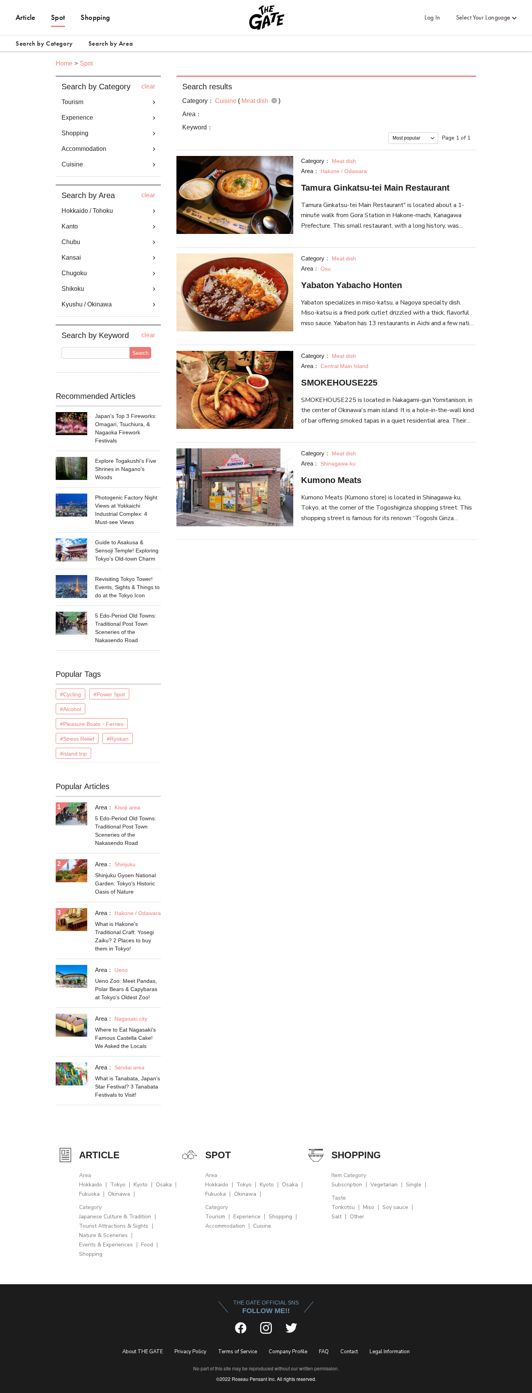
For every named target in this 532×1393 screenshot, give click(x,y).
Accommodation (225, 1226)
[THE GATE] (266, 17)
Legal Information (390, 1351)
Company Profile (288, 1351)
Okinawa (119, 1194)
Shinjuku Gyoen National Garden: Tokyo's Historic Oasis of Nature (125, 883)
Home (64, 63)
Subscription (346, 1184)
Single (413, 1184)
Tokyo (117, 1184)
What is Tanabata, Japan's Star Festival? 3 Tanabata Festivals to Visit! (127, 1086)
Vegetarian (384, 1184)
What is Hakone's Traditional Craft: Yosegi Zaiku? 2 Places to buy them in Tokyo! (124, 936)
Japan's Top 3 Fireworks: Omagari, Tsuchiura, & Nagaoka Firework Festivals (126, 428)
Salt (336, 1216)
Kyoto (141, 1184)
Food (147, 1244)
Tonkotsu (343, 1207)
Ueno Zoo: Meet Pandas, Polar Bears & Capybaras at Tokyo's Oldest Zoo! (126, 989)
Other (357, 1216)
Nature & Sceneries (103, 1235)
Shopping (95, 17)
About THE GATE (142, 1351)
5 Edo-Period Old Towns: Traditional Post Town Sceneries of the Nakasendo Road (125, 627)
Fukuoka (89, 1194)
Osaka (164, 1184)
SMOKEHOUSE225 (339, 383)
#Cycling (70, 694)
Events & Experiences (106, 1244)
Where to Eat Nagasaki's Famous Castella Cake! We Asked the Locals (125, 1038)
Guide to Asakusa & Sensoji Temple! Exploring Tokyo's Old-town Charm (127, 550)
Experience (247, 1216)
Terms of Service (237, 1351)
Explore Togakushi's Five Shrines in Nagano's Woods (125, 469)
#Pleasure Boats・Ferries (91, 724)
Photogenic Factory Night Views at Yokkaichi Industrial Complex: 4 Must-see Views (126, 509)
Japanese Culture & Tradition (115, 1216)
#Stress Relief (77, 739)
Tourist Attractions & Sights (113, 1226)
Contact (349, 1351)
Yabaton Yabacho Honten (351, 285)
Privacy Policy (190, 1351)
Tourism (215, 1216)
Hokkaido (90, 1184)
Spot (58, 17)
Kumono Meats (331, 480)
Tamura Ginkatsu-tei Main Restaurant (375, 188)
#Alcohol (70, 709)
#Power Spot (109, 694)
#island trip (73, 753)
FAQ (324, 1351)
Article (25, 17)
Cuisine (262, 1226)
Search (140, 353)
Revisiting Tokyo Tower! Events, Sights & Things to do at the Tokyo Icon (127, 587)
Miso (368, 1207)
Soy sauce (395, 1207)
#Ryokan (118, 739)
